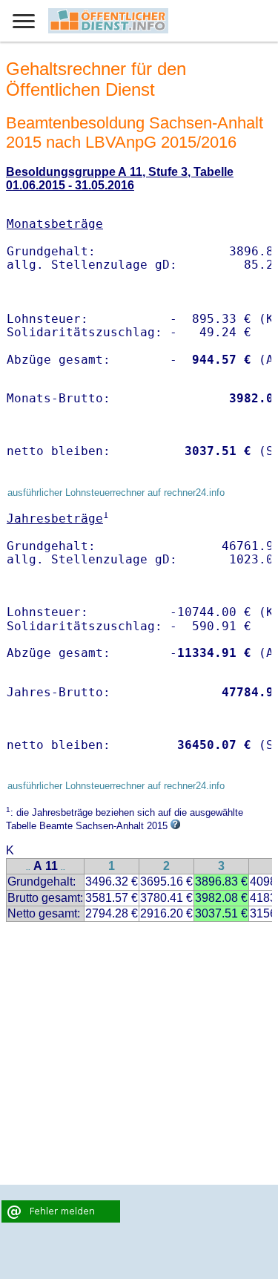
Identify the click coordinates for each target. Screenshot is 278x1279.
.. (28, 867)
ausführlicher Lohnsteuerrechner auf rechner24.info (116, 492)
